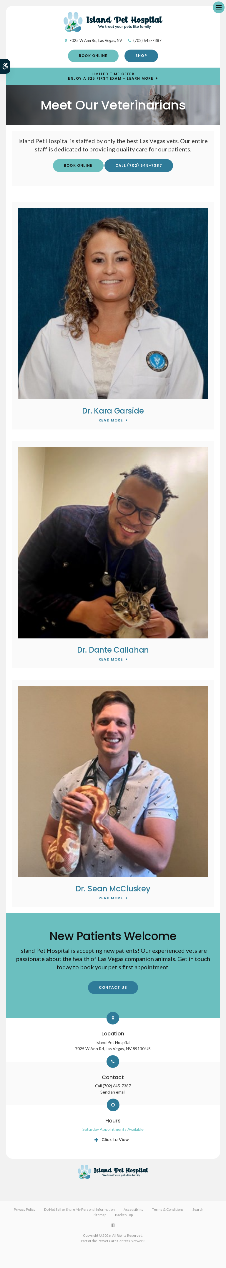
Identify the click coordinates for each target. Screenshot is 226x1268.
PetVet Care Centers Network (121, 1240)
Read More (111, 420)
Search (197, 1209)
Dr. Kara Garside (113, 411)
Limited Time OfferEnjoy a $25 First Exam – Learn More (110, 76)
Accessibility (133, 1209)
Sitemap (100, 1215)
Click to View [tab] (115, 1140)
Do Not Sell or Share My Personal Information (79, 1209)
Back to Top (124, 1215)
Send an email (112, 1091)
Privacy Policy (24, 1209)
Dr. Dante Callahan (113, 650)
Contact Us (113, 987)
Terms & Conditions (168, 1209)
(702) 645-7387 (147, 40)
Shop (141, 55)
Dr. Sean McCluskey (113, 888)
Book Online (93, 55)
